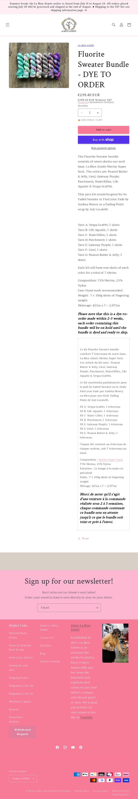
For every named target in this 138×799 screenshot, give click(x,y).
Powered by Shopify (60, 791)
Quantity (83, 106)
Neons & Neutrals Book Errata (20, 647)
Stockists (45, 645)
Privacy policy (100, 791)
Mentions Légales (20, 701)
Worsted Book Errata (18, 635)
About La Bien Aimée (49, 628)
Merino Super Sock (111, 460)
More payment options (103, 148)
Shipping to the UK (21, 686)
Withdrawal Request (22, 732)
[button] (7, 25)
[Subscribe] (97, 608)
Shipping (83, 102)
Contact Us (47, 638)
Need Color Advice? (21, 657)
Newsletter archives (16, 719)
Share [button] (85, 538)
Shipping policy (120, 794)
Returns (14, 709)
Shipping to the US (21, 693)
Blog (42, 653)
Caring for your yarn (18, 667)
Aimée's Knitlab (50, 661)
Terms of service (120, 791)
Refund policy (82, 791)
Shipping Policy (19, 678)
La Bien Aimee (42, 791)
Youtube (86, 717)
